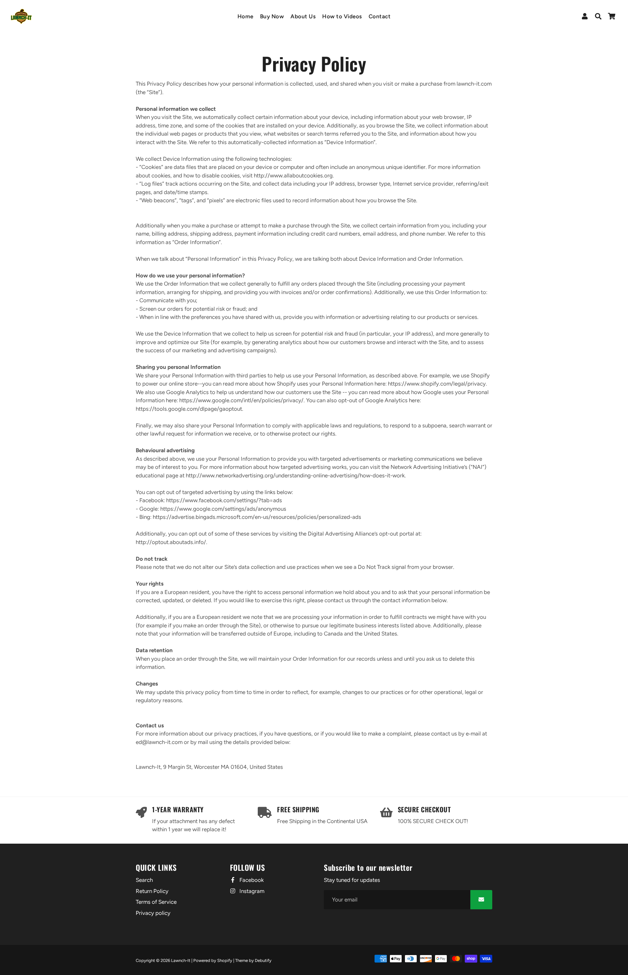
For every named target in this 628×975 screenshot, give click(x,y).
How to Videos (342, 16)
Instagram (251, 891)
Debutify (263, 960)
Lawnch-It (180, 960)
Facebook (251, 880)
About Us (303, 16)
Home (245, 16)
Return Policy (152, 891)
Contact (380, 16)
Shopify (224, 960)
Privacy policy (153, 913)
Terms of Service (156, 902)
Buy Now (272, 16)
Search (144, 880)
